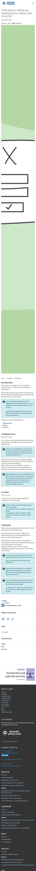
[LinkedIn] (13, 619)
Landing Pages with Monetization (11, 815)
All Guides (4, 694)
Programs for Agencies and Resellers (12, 786)
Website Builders (6, 839)
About (3, 710)
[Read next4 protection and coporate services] (30, 674)
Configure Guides (6, 698)
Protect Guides (5, 700)
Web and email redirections (9, 825)
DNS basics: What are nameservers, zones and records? (17, 820)
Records (6, 427)
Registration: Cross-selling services (11, 798)
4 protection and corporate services (11, 862)
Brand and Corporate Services (10, 854)
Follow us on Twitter (9, 742)
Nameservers (7, 423)
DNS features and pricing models (11, 823)
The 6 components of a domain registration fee (14, 801)
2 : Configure (6, 603)
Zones (5, 425)
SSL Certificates (6, 842)
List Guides (4, 702)
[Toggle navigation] (33, 3)
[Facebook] (3, 619)
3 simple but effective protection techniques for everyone (18, 865)
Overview (4, 692)
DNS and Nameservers (8, 812)
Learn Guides (5, 706)
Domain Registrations (7, 778)
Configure (9, 378)
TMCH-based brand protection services (12, 860)
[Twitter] (8, 619)
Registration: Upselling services (10, 796)
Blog (2, 708)
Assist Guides (5, 704)
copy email (5, 755)
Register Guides (6, 696)
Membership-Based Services (9, 780)
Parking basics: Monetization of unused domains (15, 828)
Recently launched (6, 712)
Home (3, 378)
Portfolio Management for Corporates (12, 783)
